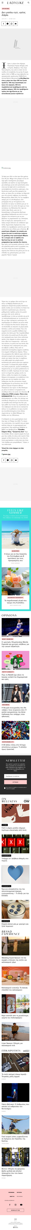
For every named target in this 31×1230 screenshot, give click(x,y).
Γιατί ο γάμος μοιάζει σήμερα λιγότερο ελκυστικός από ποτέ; (14, 829)
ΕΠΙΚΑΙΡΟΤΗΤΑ (11, 1051)
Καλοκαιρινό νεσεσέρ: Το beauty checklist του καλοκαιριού (15, 988)
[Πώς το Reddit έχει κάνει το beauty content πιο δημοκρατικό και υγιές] (15, 660)
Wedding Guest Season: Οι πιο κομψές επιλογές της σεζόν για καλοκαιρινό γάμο (14, 959)
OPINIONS (5, 8)
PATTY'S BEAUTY (8, 672)
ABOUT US (12, 1196)
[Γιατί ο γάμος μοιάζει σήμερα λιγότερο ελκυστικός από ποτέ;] (15, 813)
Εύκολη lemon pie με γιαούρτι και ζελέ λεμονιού (15, 925)
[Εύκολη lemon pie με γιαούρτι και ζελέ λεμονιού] (15, 909)
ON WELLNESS (9, 800)
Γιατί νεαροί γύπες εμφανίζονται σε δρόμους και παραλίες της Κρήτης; (15, 1138)
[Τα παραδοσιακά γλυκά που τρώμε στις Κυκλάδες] (15, 581)
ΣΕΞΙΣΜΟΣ (5, 705)
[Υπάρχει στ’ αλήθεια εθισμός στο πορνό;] (15, 843)
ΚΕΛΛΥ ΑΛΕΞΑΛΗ (15, 563)
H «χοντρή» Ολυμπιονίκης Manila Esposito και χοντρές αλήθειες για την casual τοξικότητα (15, 644)
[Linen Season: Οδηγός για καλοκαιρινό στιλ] (15, 1031)
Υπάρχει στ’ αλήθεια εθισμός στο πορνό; (15, 859)
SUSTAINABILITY (8, 742)
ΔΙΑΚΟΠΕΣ (15, 551)
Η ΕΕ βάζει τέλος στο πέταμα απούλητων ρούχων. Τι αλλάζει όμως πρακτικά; (14, 746)
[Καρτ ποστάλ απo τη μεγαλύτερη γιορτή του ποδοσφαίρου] (15, 1003)
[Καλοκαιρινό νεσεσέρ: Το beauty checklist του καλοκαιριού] (15, 976)
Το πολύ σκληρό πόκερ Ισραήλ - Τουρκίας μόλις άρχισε (14, 1075)
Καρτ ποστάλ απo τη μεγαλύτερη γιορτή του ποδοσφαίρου (15, 1016)
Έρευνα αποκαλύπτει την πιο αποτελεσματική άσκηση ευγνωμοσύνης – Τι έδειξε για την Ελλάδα (15, 892)
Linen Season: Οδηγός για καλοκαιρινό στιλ (12, 1044)
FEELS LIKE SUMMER (15, 511)
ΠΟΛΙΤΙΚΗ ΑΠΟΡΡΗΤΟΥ (9, 1200)
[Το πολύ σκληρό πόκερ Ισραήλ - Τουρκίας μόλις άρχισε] (15, 1062)
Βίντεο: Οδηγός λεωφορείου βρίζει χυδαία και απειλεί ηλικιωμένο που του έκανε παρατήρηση (13, 1172)
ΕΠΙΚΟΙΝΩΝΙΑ (11, 1192)
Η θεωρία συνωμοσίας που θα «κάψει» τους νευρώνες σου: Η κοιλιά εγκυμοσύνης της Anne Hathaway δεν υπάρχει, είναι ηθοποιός (14, 712)
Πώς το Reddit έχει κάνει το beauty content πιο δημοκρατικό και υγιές (14, 676)
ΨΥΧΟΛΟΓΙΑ (6, 855)
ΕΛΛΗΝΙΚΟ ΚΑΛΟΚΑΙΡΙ (15, 597)
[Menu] (2, 2)
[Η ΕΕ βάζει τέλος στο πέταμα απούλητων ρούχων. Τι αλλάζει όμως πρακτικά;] (15, 730)
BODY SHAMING (7, 639)
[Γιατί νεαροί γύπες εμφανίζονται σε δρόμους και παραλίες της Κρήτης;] (15, 1124)
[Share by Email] (16, 24)
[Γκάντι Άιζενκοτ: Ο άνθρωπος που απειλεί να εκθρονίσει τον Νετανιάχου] (15, 1092)
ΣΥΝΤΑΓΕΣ (5, 921)
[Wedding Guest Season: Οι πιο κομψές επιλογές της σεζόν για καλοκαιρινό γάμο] (15, 946)
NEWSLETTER (15, 1210)
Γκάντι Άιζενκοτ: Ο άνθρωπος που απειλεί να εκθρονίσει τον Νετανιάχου (15, 1106)
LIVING (4, 825)
